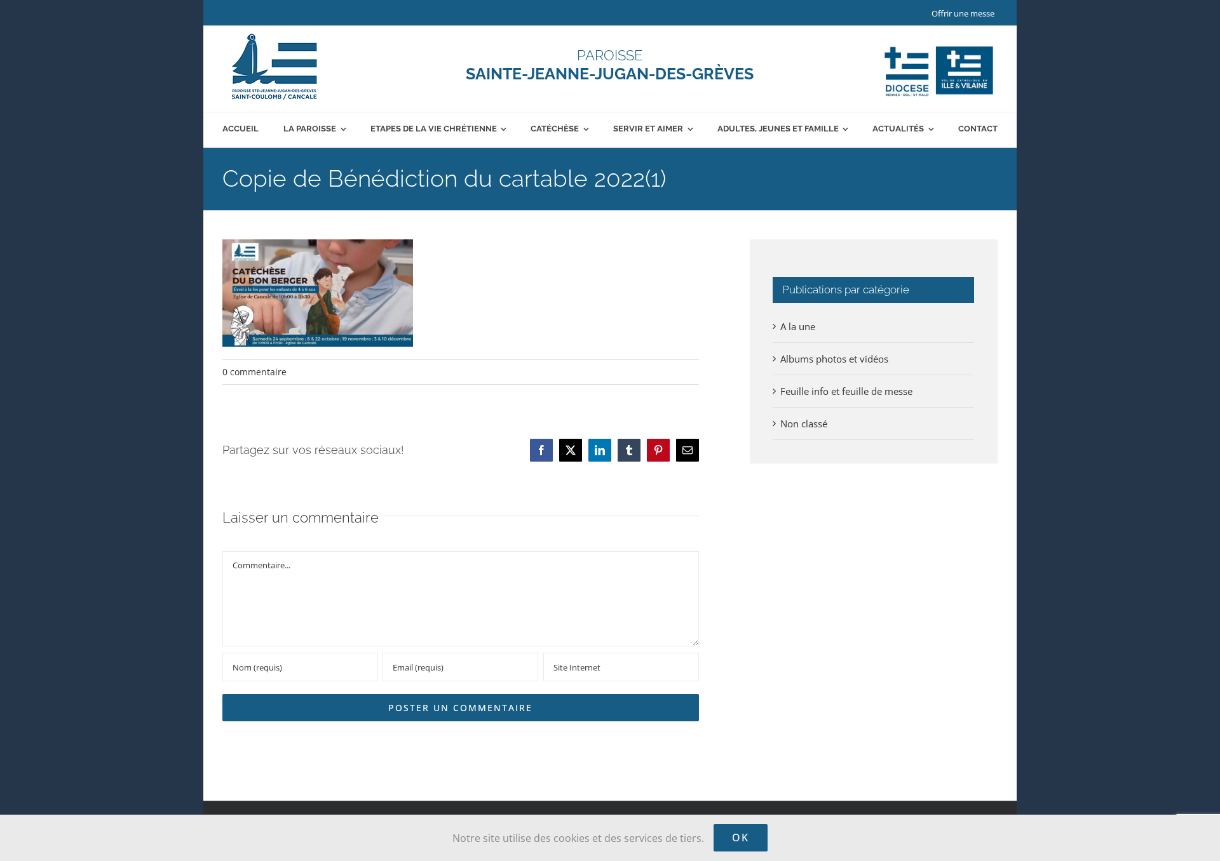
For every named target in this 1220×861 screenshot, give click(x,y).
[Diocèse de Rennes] (939, 46)
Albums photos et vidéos (834, 358)
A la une (797, 326)
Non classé (803, 423)
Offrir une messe (963, 13)
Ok (740, 837)
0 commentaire (254, 372)
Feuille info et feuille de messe (846, 391)
